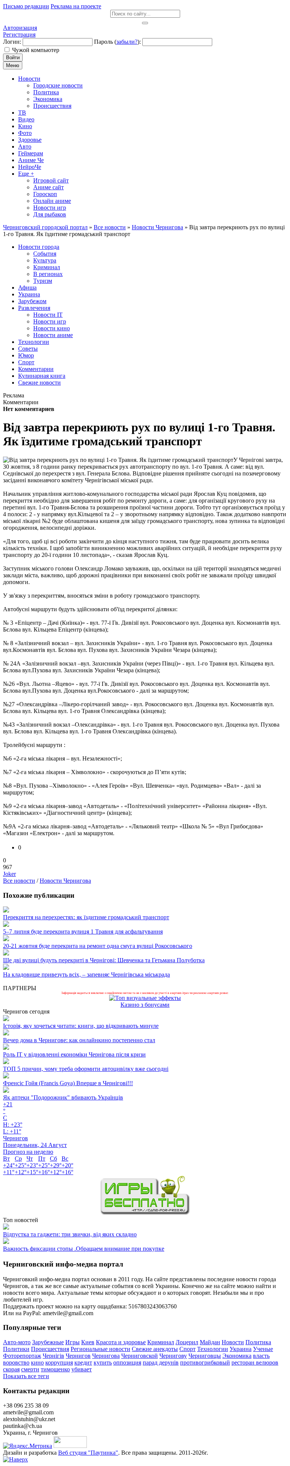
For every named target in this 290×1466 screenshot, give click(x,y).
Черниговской (139, 1356)
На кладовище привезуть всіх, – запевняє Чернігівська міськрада (86, 974)
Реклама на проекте (76, 6)
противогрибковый (205, 1362)
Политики (16, 1349)
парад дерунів (161, 1362)
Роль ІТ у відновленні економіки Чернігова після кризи (74, 1054)
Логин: (12, 41)
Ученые (263, 1349)
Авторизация (20, 28)
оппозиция (127, 1362)
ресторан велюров (254, 1362)
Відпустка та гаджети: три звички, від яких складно (70, 1234)
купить (103, 1362)
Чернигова (106, 1356)
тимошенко (55, 1369)
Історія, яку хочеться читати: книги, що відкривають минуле (81, 1026)
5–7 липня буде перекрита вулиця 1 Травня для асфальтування (83, 931)
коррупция (59, 1362)
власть (261, 1356)
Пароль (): (117, 41)
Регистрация (19, 34)
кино (37, 1362)
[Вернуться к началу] (15, 1459)
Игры (72, 1342)
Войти (13, 57)
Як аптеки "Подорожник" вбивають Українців (63, 1097)
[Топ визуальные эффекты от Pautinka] (145, 998)
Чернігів (53, 1356)
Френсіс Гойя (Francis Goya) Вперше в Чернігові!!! (68, 1083)
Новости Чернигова (65, 880)
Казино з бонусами (145, 1004)
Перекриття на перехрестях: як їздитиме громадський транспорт (86, 917)
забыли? (126, 41)
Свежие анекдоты (155, 1349)
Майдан (210, 1342)
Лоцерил (187, 1342)
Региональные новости (100, 1349)
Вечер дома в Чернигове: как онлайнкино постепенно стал (79, 1040)
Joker (9, 874)
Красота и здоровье (121, 1342)
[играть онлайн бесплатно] (145, 1213)
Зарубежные (48, 1342)
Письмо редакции (26, 6)
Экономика (236, 1356)
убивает (81, 1369)
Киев (87, 1342)
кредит (83, 1362)
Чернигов (78, 1356)
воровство (16, 1362)
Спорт (187, 1349)
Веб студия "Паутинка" (88, 1452)
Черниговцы (204, 1356)
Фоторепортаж (22, 1356)
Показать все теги (26, 1376)
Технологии (212, 1349)
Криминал (160, 1342)
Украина (240, 1349)
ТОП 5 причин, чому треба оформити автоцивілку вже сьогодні (85, 1069)
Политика (258, 1342)
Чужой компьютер (35, 50)
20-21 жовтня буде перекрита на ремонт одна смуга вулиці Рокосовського (97, 946)
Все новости (19, 880)
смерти (30, 1369)
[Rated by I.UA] (70, 1446)
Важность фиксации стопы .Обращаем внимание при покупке (83, 1248)
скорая (11, 1369)
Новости (233, 1342)
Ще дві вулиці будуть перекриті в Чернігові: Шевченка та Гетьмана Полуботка (104, 960)
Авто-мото (17, 1342)
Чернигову (173, 1356)
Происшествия (50, 1349)
